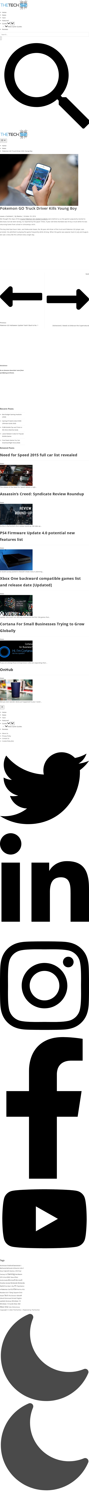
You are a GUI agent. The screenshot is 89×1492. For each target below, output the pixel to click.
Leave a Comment (6, 216)
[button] (8, 24)
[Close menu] (2, 707)
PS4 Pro (19, 1289)
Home (4, 12)
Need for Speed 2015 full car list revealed (38, 454)
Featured (5, 21)
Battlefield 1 (17, 1266)
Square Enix (18, 1292)
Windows (9, 1301)
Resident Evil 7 (4, 1293)
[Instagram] (44, 1036)
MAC (8, 1277)
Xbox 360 (17, 1304)
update (2, 1301)
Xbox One (4, 1307)
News (4, 15)
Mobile (8, 1283)
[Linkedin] (44, 934)
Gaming (11, 1274)
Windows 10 (16, 1301)
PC (15, 1286)
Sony (11, 1292)
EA (17, 1271)
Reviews (5, 29)
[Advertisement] (44, 251)
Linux (5, 1277)
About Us (5, 733)
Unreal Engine (16, 1298)
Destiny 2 (13, 1271)
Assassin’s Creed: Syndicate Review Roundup (42, 493)
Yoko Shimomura (14, 1307)
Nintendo (14, 1283)
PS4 (14, 1289)
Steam (2, 1296)
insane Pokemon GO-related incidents (34, 219)
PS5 (23, 1289)
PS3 (11, 1289)
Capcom (6, 1271)
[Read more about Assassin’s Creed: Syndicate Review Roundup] (16, 514)
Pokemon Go (5, 1289)
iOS (1, 1277)
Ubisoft (19, 1295)
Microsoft (11, 1280)
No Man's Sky (9, 1286)
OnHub (6, 669)
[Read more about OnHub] (16, 690)
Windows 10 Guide (7, 1304)
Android (10, 1265)
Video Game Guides (15, 27)
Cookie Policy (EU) (8, 741)
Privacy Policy (6, 736)
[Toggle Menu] (12, 23)
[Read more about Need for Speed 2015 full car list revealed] (16, 475)
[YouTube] (44, 1258)
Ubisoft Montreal (5, 1298)
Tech (4, 18)
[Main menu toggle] (3, 141)
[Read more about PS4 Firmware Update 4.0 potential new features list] (16, 560)
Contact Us (5, 738)
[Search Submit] (1, 38)
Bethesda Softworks (12, 1268)
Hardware (18, 1274)
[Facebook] (44, 1178)
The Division (12, 1296)
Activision (3, 1265)
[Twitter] (44, 832)
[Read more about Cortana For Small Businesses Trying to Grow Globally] (16, 651)
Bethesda (3, 1268)
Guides (4, 24)
